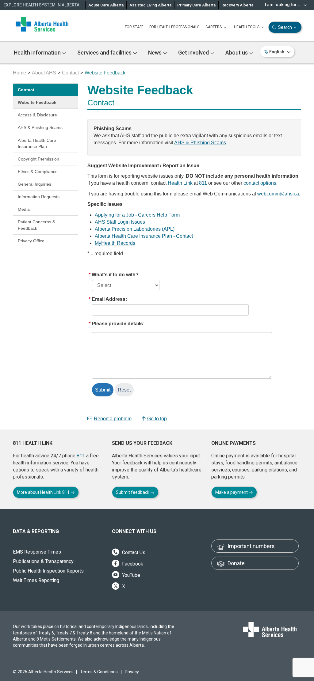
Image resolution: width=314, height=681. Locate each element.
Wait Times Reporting (36, 580)
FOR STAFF (134, 27)
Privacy (132, 671)
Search (285, 27)
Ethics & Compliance (38, 171)
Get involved (194, 52)
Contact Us (133, 552)
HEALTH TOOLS (247, 27)
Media (24, 209)
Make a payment (232, 492)
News (155, 52)
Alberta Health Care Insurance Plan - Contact (144, 236)
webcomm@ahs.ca (278, 193)
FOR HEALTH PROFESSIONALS (174, 27)
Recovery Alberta (237, 5)
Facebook (132, 564)
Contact (70, 72)
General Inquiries (34, 184)
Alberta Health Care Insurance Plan (37, 143)
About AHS (44, 72)
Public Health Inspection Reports (48, 571)
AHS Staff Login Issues (120, 222)
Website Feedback (37, 102)
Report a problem (113, 418)
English (276, 51)
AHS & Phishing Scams (40, 127)
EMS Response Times (37, 552)
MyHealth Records (115, 243)
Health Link (180, 183)
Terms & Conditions (99, 671)
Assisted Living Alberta (150, 5)
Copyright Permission (38, 159)
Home (19, 72)
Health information (38, 52)
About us (237, 52)
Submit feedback (133, 492)
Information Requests (38, 196)
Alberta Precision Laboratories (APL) (134, 229)
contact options (259, 183)
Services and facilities (105, 52)
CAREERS (214, 27)
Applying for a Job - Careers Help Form (137, 215)
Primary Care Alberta (196, 5)
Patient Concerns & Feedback (36, 224)
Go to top (157, 418)
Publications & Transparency (43, 561)
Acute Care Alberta (106, 5)
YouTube (130, 575)
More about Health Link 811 (44, 492)
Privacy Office (31, 240)
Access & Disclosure (37, 114)
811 (203, 183)
